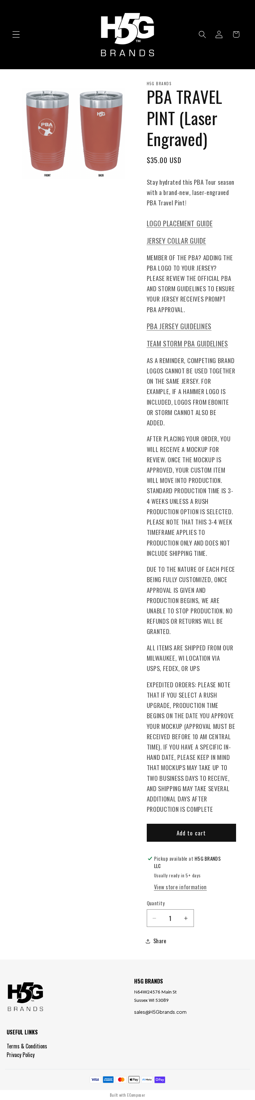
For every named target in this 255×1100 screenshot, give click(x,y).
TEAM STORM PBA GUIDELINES (187, 343)
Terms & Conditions (27, 1046)
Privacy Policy (21, 1055)
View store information (180, 887)
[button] (16, 34)
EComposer (136, 1095)
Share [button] (159, 941)
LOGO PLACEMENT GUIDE (180, 223)
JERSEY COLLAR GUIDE (176, 240)
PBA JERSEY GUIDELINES (179, 326)
